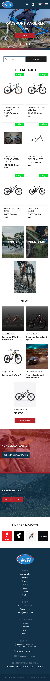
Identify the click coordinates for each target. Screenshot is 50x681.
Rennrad (25, 577)
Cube (25, 588)
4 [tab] (30, 44)
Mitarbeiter (25, 627)
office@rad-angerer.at (26, 656)
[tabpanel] (25, 29)
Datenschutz (21, 677)
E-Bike (25, 581)
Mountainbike (25, 574)
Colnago (25, 591)
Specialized (25, 584)
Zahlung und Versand (25, 613)
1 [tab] (20, 44)
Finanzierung (25, 609)
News (25, 630)
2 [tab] (23, 44)
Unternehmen (25, 619)
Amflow (25, 595)
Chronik (25, 623)
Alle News (25, 420)
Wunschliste (25, 4)
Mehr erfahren (12, 500)
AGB (14, 677)
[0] (39, 5)
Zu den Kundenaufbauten (15, 455)
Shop (25, 35)
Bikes (25, 570)
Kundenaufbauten (25, 606)
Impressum (8, 677)
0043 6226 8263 (24, 651)
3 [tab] (26, 44)
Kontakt (25, 634)
